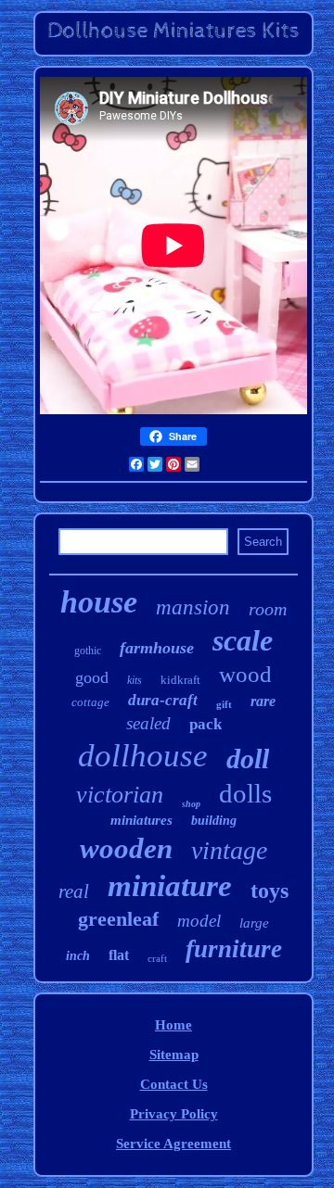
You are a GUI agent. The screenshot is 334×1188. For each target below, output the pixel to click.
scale (242, 640)
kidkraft (180, 680)
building (214, 821)
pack (205, 724)
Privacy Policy (174, 1113)
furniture (234, 949)
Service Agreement (173, 1143)
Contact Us (174, 1084)
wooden (126, 848)
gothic (87, 650)
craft (157, 958)
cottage (90, 702)
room (268, 609)
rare (263, 701)
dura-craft (163, 700)
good (92, 677)
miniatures (141, 820)
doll (247, 758)
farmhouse (157, 647)
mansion (193, 607)
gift (224, 704)
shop (191, 804)
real (73, 891)
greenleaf (118, 918)
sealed (148, 723)
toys (269, 890)
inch (78, 956)
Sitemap (174, 1054)
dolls (245, 793)
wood (245, 674)
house (98, 602)
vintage (229, 850)
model (199, 920)
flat (119, 955)
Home (173, 1024)
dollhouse (143, 756)
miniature (170, 886)
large (254, 923)
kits (134, 680)
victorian (119, 794)
